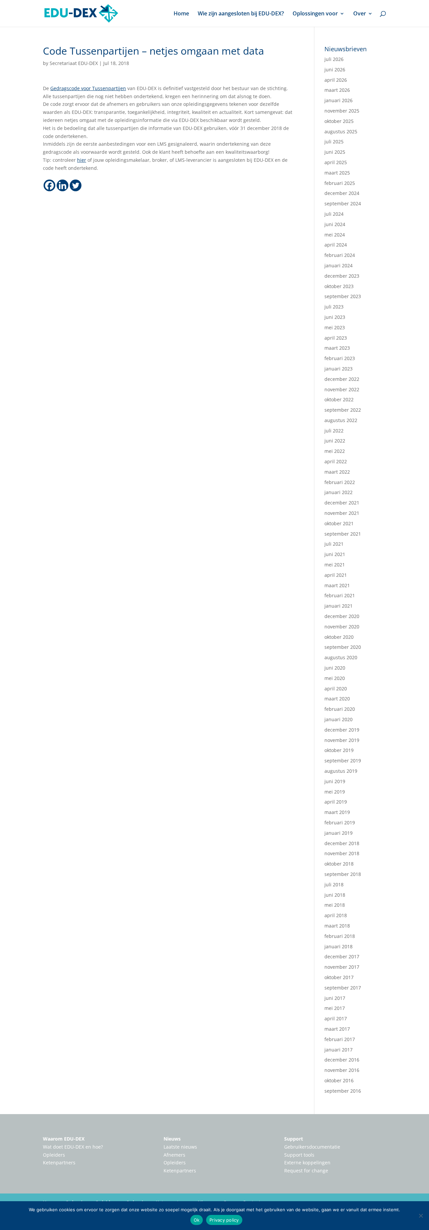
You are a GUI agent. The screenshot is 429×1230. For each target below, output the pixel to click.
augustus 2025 (340, 131)
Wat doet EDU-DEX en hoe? (73, 1147)
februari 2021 (339, 595)
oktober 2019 (339, 750)
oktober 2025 (339, 121)
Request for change (306, 1170)
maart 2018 (337, 925)
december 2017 (341, 956)
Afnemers (174, 1155)
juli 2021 (334, 544)
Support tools (299, 1155)
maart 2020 (337, 698)
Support (293, 1139)
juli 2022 (334, 430)
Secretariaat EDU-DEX (74, 63)
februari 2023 (339, 358)
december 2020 (341, 616)
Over (359, 14)
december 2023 (341, 276)
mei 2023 (334, 327)
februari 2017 (339, 1039)
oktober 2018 (339, 864)
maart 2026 (337, 90)
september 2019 (342, 760)
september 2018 (342, 874)
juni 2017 (334, 998)
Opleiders (54, 1155)
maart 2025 (337, 172)
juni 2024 (334, 224)
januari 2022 (338, 492)
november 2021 (341, 513)
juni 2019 (334, 781)
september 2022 (342, 410)
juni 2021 (334, 554)
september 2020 (342, 647)
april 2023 (335, 338)
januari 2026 (338, 100)
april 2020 (335, 688)
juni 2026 (334, 69)
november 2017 (341, 967)
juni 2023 (334, 317)
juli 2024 (334, 214)
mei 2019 (334, 792)
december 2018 (341, 843)
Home (181, 14)
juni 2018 (334, 895)
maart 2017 (337, 1029)
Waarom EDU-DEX (63, 1139)
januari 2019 (338, 833)
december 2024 (341, 193)
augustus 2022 (340, 420)
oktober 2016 (339, 1080)
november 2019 (341, 740)
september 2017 (342, 987)
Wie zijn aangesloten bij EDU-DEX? (241, 14)
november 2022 (341, 389)
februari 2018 (339, 936)
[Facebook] (49, 185)
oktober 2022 (339, 399)
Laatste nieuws (180, 1147)
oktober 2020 (339, 637)
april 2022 (335, 461)
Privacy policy (224, 1220)
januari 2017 (338, 1049)
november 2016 (341, 1070)
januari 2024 (338, 265)
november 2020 (341, 626)
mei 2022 (334, 451)
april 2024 (335, 245)
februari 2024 (339, 255)
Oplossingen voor (315, 14)
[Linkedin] (62, 185)
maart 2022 (337, 472)
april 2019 (335, 802)
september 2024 (342, 203)
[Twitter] (75, 185)
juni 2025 (334, 152)
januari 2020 (338, 719)
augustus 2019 (340, 771)
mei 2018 (334, 905)
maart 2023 (337, 348)
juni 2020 (334, 668)
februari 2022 (339, 482)
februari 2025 (339, 183)
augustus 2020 (340, 657)
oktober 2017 (339, 977)
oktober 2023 (339, 286)
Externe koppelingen (307, 1162)
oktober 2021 (339, 523)
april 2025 (335, 162)
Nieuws (172, 1139)
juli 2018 (334, 884)
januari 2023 (338, 368)
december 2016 (341, 1059)
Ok (197, 1220)
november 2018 (341, 853)
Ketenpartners (59, 1162)
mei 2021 (334, 564)
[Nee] (420, 1215)
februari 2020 (339, 709)
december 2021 (341, 502)
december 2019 (341, 730)
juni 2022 (334, 440)
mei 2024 (334, 234)
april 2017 (335, 1018)
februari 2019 (339, 822)
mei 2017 (334, 1008)
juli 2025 (334, 141)
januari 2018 (338, 946)
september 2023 (342, 296)
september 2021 (342, 534)
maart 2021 (337, 585)
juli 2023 (334, 306)
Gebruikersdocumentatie (312, 1147)
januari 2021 (338, 606)
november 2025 (341, 111)
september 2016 (342, 1091)
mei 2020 (334, 678)
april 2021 (335, 575)
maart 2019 (337, 812)
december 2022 (341, 379)
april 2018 (335, 915)
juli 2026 (334, 59)
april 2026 (335, 80)
